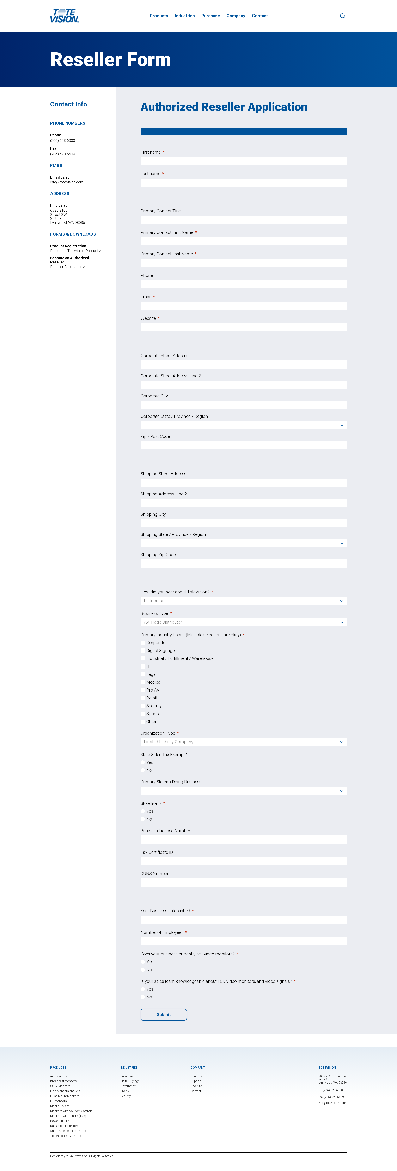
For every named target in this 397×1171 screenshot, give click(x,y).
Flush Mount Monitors (64, 1096)
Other (151, 721)
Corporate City (154, 396)
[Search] (343, 15)
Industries (185, 15)
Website (150, 318)
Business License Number (165, 830)
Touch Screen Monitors (65, 1135)
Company (236, 15)
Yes (149, 762)
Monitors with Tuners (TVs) (68, 1116)
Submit (164, 1014)
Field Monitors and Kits (65, 1091)
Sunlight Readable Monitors (68, 1130)
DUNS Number (155, 873)
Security (154, 705)
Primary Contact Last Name (169, 253)
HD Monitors (58, 1101)
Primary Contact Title (161, 211)
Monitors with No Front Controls (71, 1111)
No (149, 770)
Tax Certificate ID (157, 852)
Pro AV (152, 690)
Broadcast (127, 1076)
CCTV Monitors (60, 1086)
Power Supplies (60, 1121)
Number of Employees (164, 932)
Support (196, 1081)
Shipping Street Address (163, 473)
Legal (151, 674)
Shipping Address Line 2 (164, 493)
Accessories (58, 1076)
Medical (153, 682)
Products (159, 15)
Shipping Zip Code (158, 554)
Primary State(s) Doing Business (171, 781)
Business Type (156, 613)
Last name (152, 173)
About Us (197, 1086)
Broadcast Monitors (63, 1081)
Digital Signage (160, 650)
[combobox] (244, 425)
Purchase (210, 15)
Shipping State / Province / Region (173, 534)
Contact (260, 15)
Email (148, 296)
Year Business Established (167, 910)
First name (153, 152)
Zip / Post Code (155, 436)
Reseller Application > (67, 266)
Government (128, 1086)
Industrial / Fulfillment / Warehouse (180, 658)
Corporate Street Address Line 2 (171, 375)
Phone (147, 275)
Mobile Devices (60, 1106)
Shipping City (153, 514)
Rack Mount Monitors (64, 1126)
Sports (152, 713)
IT (148, 666)
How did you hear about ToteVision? (177, 591)
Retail (151, 697)
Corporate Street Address (164, 355)
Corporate (155, 642)
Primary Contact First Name (169, 232)
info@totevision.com (66, 182)
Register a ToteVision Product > (75, 251)
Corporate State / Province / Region (174, 416)
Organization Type (160, 733)
